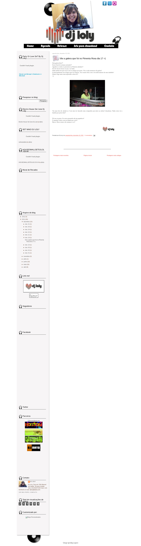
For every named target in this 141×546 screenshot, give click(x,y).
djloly (41, 122)
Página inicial (88, 155)
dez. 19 (27, 237)
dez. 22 (27, 232)
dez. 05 (27, 247)
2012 (23, 216)
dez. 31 (27, 224)
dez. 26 (27, 227)
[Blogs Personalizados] (33, 517)
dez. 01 (27, 253)
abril (25, 267)
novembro (27, 256)
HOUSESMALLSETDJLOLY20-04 (29, 162)
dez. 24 (27, 229)
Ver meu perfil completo (28, 492)
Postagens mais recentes (61, 155)
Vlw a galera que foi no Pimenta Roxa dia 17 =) (83, 58)
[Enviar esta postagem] (94, 135)
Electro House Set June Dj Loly (28, 122)
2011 (23, 219)
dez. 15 (27, 245)
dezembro (27, 221)
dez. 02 (27, 250)
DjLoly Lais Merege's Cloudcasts (29, 74)
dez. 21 (27, 235)
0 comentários (88, 135)
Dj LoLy (33, 481)
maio (25, 264)
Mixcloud (22, 76)
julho (25, 259)
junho (25, 261)
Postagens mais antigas (114, 155)
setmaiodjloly (23, 142)
